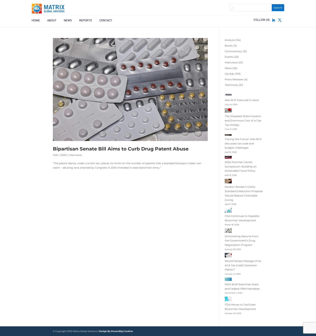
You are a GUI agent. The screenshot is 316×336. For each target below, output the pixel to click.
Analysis (230, 40)
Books (229, 45)
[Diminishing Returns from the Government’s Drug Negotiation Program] (228, 231)
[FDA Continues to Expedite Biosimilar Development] (228, 211)
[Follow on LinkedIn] (273, 20)
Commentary (233, 51)
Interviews (75, 155)
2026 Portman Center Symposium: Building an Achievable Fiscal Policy (240, 167)
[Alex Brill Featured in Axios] (228, 95)
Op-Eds (229, 73)
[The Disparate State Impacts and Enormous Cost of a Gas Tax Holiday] (228, 111)
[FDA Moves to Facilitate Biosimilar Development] (228, 300)
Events (229, 56)
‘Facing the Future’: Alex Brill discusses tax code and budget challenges (243, 144)
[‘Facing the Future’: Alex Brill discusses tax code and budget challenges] (228, 135)
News (228, 68)
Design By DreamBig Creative (116, 331)
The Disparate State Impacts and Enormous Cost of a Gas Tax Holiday (243, 120)
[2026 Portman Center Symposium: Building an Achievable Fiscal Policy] (228, 158)
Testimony (231, 85)
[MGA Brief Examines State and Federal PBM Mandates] (228, 280)
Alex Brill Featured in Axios (242, 100)
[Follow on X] (279, 20)
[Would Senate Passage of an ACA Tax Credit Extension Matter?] (228, 256)
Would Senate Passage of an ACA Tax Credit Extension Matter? (243, 265)
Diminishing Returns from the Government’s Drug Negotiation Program (242, 241)
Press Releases (234, 79)
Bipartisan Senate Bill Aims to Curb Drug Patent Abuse (121, 149)
